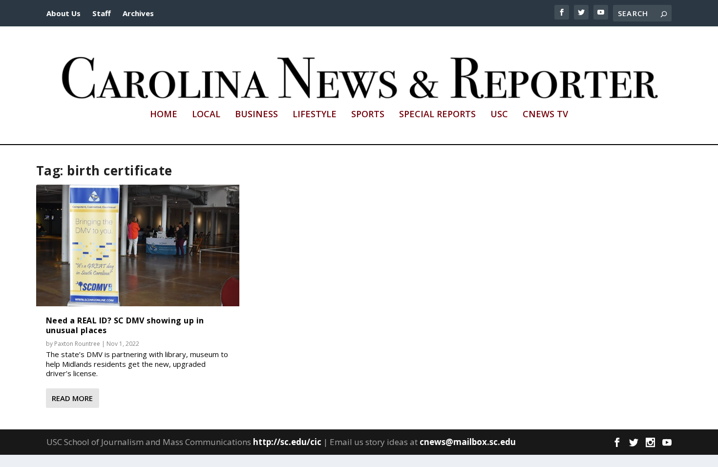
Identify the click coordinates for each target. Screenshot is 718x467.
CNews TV (545, 115)
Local (206, 115)
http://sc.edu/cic (287, 441)
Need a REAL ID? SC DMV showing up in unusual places (125, 325)
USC (499, 115)
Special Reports (437, 115)
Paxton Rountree (77, 344)
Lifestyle (315, 115)
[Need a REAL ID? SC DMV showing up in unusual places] (137, 246)
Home (163, 115)
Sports (367, 115)
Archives (138, 13)
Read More (72, 398)
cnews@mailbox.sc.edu (468, 441)
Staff (101, 13)
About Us (63, 13)
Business (256, 115)
